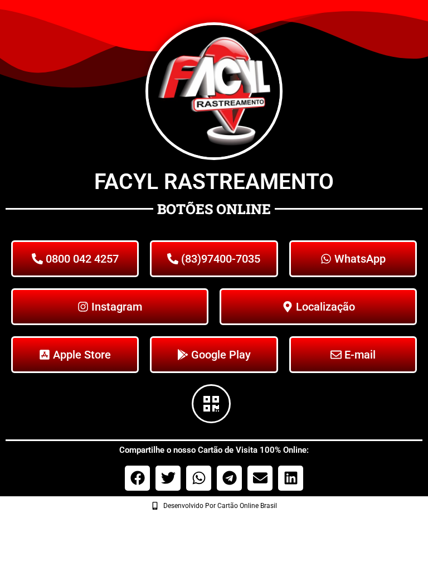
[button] (137, 478)
